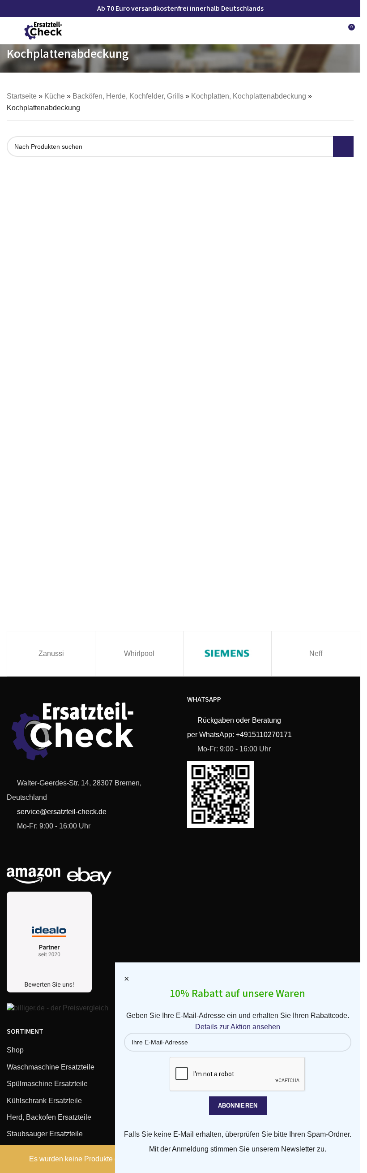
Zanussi (51, 653)
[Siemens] (227, 653)
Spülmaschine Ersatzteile (47, 1083)
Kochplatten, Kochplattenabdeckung (248, 96)
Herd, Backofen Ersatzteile (49, 1117)
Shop (15, 1050)
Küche (54, 96)
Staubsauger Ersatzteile (45, 1134)
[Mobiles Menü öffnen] (10, 30)
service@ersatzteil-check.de (61, 811)
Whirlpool (139, 653)
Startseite (22, 96)
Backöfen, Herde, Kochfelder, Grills (128, 96)
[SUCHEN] (343, 146)
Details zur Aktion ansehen (237, 1027)
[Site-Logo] (43, 30)
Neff (315, 653)
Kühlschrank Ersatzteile (44, 1100)
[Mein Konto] (331, 30)
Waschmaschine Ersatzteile (50, 1067)
